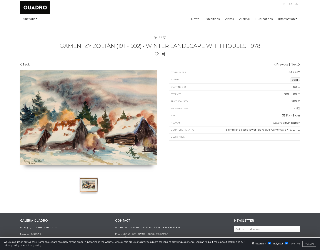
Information (286, 19)
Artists (229, 19)
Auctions (29, 19)
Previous (282, 64)
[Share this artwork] (163, 54)
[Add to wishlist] (157, 54)
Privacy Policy (33, 245)
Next (294, 64)
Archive (244, 19)
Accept (309, 243)
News (195, 19)
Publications (264, 19)
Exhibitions (212, 19)
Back (26, 64)
